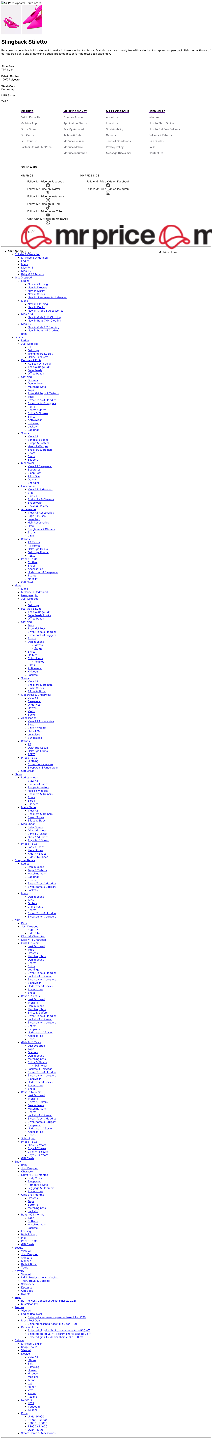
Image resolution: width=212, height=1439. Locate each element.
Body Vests (35, 1178)
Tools (24, 1267)
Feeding (26, 1231)
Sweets (25, 1294)
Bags (31, 724)
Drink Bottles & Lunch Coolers (40, 1277)
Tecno (31, 1380)
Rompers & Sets (38, 1184)
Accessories (28, 509)
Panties (32, 496)
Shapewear (35, 502)
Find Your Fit (29, 141)
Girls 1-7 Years (30, 943)
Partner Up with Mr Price (36, 147)
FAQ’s (152, 147)
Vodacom (34, 1406)
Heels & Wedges (38, 446)
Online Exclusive (38, 357)
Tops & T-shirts (37, 870)
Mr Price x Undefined (34, 257)
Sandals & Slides (38, 439)
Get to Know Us (31, 117)
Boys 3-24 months (32, 1214)
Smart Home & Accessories (38, 1433)
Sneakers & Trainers (40, 449)
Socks (31, 714)
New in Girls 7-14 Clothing (44, 317)
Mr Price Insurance (75, 153)
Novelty (33, 578)
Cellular (19, 1340)
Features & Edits (31, 360)
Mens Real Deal (30, 1320)
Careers (111, 135)
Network (26, 1400)
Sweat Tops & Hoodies (42, 400)
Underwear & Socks (40, 986)
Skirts (31, 416)
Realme (32, 1396)
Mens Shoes (28, 807)
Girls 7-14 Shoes (38, 837)
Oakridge (33, 350)
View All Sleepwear (40, 466)
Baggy (38, 648)
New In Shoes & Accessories (45, 310)
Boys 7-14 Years (31, 1092)
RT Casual (34, 542)
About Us (112, 117)
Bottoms (33, 1204)
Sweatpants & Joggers (42, 403)
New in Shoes (36, 294)
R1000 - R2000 (37, 1419)
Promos (19, 1307)
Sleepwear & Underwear (36, 694)
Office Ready (36, 373)
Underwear (28, 486)
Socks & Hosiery (38, 506)
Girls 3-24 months (32, 1194)
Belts (31, 535)
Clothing (26, 376)
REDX (31, 555)
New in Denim (36, 290)
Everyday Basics (25, 860)
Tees (31, 396)
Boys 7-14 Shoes (38, 840)
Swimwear (40, 1065)
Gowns (32, 479)
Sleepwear (27, 463)
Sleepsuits (34, 1181)
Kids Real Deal (30, 1327)
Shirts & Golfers (38, 1012)
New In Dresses (37, 287)
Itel (30, 1383)
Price (24, 1413)
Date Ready (35, 370)
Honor (32, 1386)
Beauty (32, 575)
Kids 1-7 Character (33, 936)
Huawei (32, 1370)
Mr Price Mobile (73, 147)
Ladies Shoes (29, 777)
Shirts (31, 651)
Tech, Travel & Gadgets (35, 1280)
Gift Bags (27, 1290)
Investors (112, 123)
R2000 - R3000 (37, 1423)
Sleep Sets (34, 472)
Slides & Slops (37, 691)
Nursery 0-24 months (34, 1174)
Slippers (33, 459)
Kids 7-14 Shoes (38, 857)
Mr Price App (29, 123)
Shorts (32, 638)
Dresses (33, 380)
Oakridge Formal (38, 552)
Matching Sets (37, 386)
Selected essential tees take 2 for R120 (52, 1323)
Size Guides (156, 141)
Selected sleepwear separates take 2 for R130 (57, 1317)
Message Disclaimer (118, 153)
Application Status (75, 123)
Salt (30, 1363)
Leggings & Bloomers (41, 1188)
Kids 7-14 (27, 267)
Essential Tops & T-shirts (43, 393)
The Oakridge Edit (39, 367)
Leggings (33, 429)
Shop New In (29, 1347)
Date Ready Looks (39, 615)
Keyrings (26, 1287)
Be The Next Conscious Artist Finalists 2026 (49, 1300)
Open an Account (74, 117)
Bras (30, 492)
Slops (31, 456)
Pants (31, 406)
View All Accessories (41, 512)
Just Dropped (23, 277)
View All (33, 436)
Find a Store (28, 129)
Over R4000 (35, 1429)
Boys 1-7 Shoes (37, 833)
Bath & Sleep (29, 1234)
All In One (34, 476)
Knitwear (33, 423)
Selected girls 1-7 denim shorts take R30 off (55, 1337)
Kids (17, 919)
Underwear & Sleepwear (43, 572)
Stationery (27, 1284)
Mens (24, 264)
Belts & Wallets (37, 727)
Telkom (32, 1410)
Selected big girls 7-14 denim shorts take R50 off (59, 1330)
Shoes (25, 433)
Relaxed (39, 661)
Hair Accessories (38, 522)
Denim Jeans (36, 383)
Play (23, 1237)
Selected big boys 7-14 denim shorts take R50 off (59, 1333)
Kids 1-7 (26, 271)
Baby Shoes (35, 827)
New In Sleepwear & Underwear (47, 297)
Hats (31, 525)
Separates (34, 469)
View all (39, 645)
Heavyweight (29, 595)
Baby (24, 333)
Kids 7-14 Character (33, 939)
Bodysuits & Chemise (41, 499)
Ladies (25, 261)
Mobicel (33, 1376)
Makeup (26, 1261)
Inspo (18, 1297)
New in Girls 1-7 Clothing (43, 327)
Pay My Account (73, 129)
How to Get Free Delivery (164, 129)
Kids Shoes (28, 823)
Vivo (30, 1390)
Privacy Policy (115, 147)
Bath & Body (29, 1264)
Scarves (33, 532)
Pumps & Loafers (38, 443)
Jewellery (34, 519)
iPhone (32, 1360)
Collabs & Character (27, 254)
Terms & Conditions (118, 141)
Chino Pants (35, 658)
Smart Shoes (36, 688)
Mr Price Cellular (73, 141)
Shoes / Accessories (40, 764)
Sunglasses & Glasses (41, 529)
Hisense (33, 1373)
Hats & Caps (35, 731)
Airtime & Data (72, 135)
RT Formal (34, 545)
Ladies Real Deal (31, 1313)
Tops (31, 390)
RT (29, 347)
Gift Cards (27, 135)
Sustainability (114, 129)
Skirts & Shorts (37, 1062)
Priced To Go (29, 559)
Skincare (26, 1257)
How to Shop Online (161, 123)
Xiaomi (32, 1393)
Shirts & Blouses (38, 413)
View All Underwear (40, 489)
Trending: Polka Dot (40, 353)
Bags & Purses (37, 516)
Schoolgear (28, 1138)
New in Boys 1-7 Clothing (43, 330)
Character (27, 1171)
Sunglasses (35, 737)
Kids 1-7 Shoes (37, 853)
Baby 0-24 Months (32, 274)
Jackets (33, 426)
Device (25, 1353)
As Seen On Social (39, 363)
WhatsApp (155, 117)
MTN (31, 1403)
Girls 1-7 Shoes (37, 830)
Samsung (33, 1366)
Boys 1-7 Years (30, 996)
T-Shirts (33, 1002)
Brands (25, 539)
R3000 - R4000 (37, 1426)
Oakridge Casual (38, 549)
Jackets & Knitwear (40, 976)
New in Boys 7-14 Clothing (44, 320)
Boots (31, 453)
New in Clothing (38, 284)
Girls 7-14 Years (31, 1042)
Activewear (35, 420)
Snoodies (33, 482)
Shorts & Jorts (37, 410)
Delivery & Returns (160, 135)
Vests (31, 711)
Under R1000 (36, 1416)
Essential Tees (37, 628)
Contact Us (156, 153)
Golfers (32, 655)
